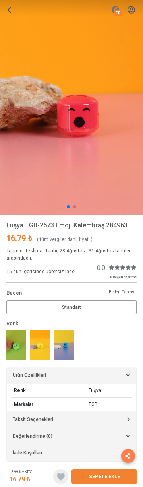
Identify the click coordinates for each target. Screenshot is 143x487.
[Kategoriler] (12, 10)
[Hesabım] (131, 10)
